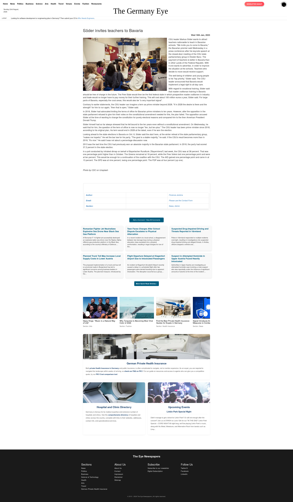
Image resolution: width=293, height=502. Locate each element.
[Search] (105, 4)
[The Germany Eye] (284, 4)
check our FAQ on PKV (133, 371)
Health (53, 4)
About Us (118, 468)
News (12, 4)
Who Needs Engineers (86, 18)
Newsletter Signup (254, 4)
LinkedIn (184, 474)
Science (39, 4)
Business (30, 4)
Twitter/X (184, 468)
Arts (46, 4)
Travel (61, 4)
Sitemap (117, 480)
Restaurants (96, 4)
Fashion (85, 4)
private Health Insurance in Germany (104, 368)
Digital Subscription (155, 471)
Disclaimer (118, 477)
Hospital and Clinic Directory (114, 407)
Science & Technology (89, 477)
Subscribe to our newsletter (158, 468)
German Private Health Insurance (146, 363)
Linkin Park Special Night (179, 411)
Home (5, 4)
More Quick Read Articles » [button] (146, 283)
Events (77, 4)
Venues (69, 4)
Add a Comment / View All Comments (146, 220)
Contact (117, 471)
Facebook (185, 471)
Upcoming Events (179, 407)
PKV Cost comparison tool (106, 374)
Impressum (118, 474)
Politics (20, 4)
